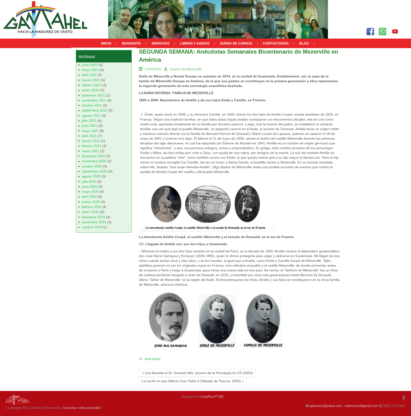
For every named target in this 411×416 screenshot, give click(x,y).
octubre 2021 (92, 105)
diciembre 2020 (93, 156)
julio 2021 (89, 120)
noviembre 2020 (94, 161)
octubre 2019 (92, 227)
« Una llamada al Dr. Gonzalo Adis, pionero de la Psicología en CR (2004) (197, 373)
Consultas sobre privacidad (81, 408)
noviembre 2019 (94, 222)
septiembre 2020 (94, 171)
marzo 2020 (91, 202)
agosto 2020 (91, 176)
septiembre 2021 (94, 110)
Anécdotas (153, 359)
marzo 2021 (91, 141)
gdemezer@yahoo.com (326, 406)
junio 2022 (90, 65)
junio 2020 (90, 186)
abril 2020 (89, 196)
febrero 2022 (91, 85)
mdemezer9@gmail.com (361, 406)
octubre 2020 (92, 166)
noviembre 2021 (94, 100)
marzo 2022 (91, 80)
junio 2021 (90, 125)
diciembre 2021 (93, 95)
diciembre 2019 (93, 217)
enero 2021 (90, 151)
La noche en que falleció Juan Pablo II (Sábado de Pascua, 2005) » (193, 381)
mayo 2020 (90, 191)
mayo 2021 (90, 131)
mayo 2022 (90, 70)
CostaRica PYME (212, 396)
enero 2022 (90, 90)
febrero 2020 (91, 207)
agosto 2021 (91, 115)
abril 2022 (89, 75)
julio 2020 (89, 181)
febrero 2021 (91, 146)
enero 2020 (90, 212)
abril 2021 (89, 136)
